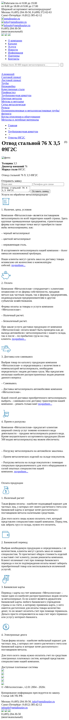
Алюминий (7, 74)
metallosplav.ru (12, 18)
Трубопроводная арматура (16, 95)
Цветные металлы (11, 98)
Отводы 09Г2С (16, 137)
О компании (15, 40)
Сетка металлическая (13, 104)
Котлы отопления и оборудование (20, 116)
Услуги (12, 46)
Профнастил (8, 92)
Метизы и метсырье (12, 101)
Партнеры (14, 55)
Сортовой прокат (11, 77)
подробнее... (18, 265)
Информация (15, 52)
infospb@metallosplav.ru (17, 25)
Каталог (12, 43)
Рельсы (5, 107)
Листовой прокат (11, 80)
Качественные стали (13, 89)
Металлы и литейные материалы (20, 119)
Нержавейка (8, 86)
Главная (12, 125)
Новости (13, 49)
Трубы (5, 83)
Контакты (13, 58)
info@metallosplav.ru (15, 22)
